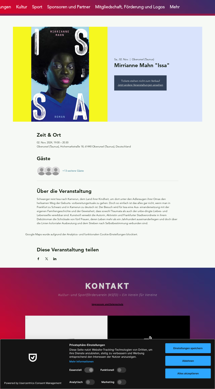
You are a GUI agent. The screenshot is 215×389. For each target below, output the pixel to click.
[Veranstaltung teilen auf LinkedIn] (54, 258)
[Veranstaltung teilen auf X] (46, 258)
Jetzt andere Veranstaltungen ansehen (140, 84)
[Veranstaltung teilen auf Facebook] (38, 258)
